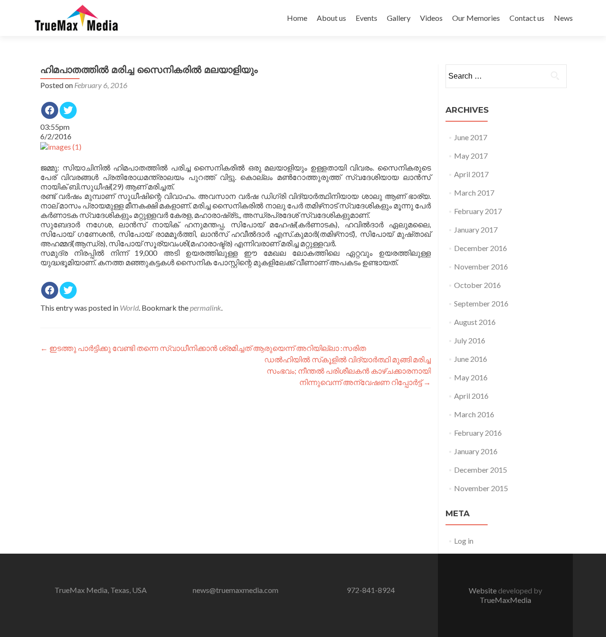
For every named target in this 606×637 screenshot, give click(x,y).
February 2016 (478, 432)
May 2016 (471, 377)
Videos (431, 17)
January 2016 (476, 451)
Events (366, 17)
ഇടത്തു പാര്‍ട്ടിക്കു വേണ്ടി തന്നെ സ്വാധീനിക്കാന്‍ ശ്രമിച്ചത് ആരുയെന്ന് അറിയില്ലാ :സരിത (203, 347)
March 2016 (474, 414)
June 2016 (470, 358)
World (129, 307)
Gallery (398, 17)
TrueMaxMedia (505, 599)
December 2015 (480, 469)
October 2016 (477, 284)
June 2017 (470, 137)
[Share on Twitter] (68, 110)
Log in (463, 540)
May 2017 (471, 155)
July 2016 (469, 340)
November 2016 (481, 266)
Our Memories (476, 17)
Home (297, 17)
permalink (205, 307)
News (563, 17)
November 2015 (481, 488)
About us (331, 17)
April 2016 (471, 395)
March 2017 (474, 192)
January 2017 (476, 229)
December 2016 (480, 247)
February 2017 (478, 210)
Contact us (526, 17)
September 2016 (481, 303)
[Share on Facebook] (49, 110)
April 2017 (471, 174)
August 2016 (475, 321)
